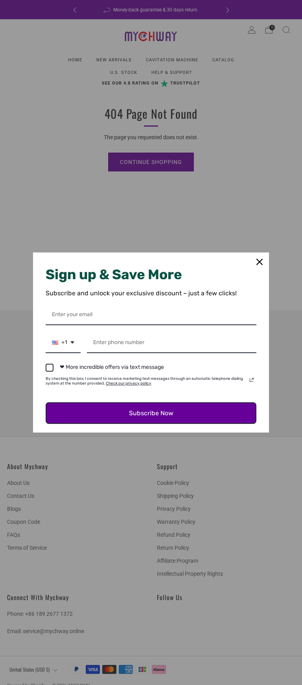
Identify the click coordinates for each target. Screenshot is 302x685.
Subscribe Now (151, 413)
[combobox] (63, 343)
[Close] (259, 261)
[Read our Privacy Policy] (251, 380)
